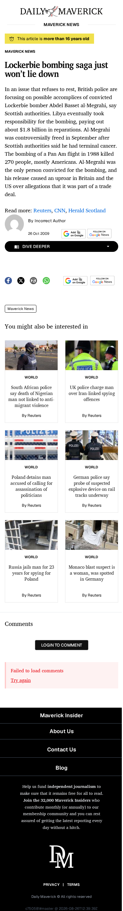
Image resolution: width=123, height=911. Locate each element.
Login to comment (61, 645)
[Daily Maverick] (61, 10)
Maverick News (20, 308)
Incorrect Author (50, 220)
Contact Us (61, 749)
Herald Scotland (87, 210)
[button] (72, 233)
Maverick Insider (61, 715)
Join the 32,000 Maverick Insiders (56, 800)
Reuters (42, 210)
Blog (61, 767)
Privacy (51, 884)
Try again (21, 680)
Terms (73, 884)
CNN (59, 210)
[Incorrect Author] (14, 223)
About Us (62, 731)
